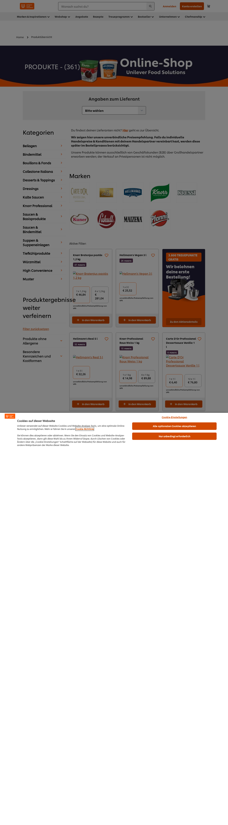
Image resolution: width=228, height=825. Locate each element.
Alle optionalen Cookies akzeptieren (174, 426)
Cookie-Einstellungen (174, 417)
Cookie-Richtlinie (85, 428)
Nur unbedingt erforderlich (174, 436)
